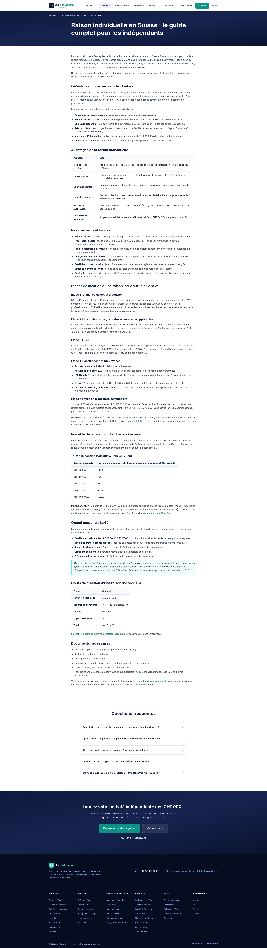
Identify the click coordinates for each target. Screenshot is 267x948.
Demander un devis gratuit (119, 828)
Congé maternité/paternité (117, 922)
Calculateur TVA (171, 909)
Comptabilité (121, 5)
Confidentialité (196, 944)
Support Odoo (141, 927)
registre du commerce (128, 328)
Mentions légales (211, 944)
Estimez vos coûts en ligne (85, 633)
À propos (197, 900)
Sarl (129, 513)
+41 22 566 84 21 (135, 838)
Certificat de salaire (114, 918)
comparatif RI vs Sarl (160, 513)
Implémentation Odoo (144, 900)
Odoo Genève (141, 931)
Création (105, 5)
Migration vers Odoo (144, 918)
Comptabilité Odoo (143, 905)
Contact (202, 5)
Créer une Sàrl (84, 900)
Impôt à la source (113, 909)
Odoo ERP (168, 5)
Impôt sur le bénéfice (115, 900)
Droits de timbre (113, 913)
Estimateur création (172, 900)
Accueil (52, 15)
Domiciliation (186, 5)
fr (213, 5)
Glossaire (197, 909)
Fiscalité (138, 5)
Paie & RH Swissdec (143, 909)
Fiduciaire (89, 5)
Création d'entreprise (69, 15)
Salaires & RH (54, 922)
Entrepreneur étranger (87, 913)
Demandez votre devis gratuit (150, 681)
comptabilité (136, 421)
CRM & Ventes (141, 913)
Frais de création (85, 918)
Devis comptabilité (172, 905)
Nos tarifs (168, 918)
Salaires (153, 5)
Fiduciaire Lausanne (57, 905)
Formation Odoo (142, 922)
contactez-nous (111, 633)
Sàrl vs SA (82, 922)
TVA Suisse (111, 905)
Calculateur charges (172, 913)
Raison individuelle (86, 909)
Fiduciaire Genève (57, 900)
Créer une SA (84, 905)
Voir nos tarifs (155, 828)
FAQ (194, 905)
